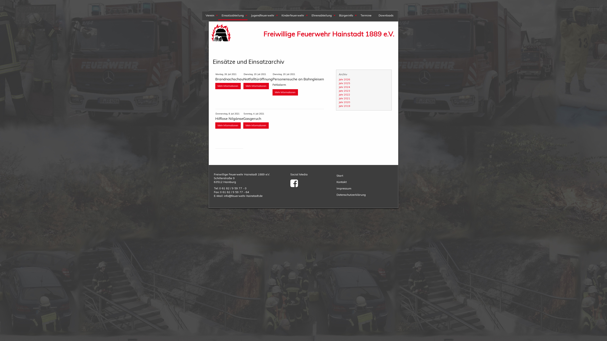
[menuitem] (210, 16)
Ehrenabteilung (322, 15)
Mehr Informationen (228, 86)
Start (340, 175)
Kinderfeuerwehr (293, 15)
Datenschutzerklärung (351, 195)
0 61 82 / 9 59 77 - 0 (233, 188)
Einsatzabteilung (233, 15)
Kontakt (342, 182)
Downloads (386, 15)
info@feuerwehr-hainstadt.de (243, 196)
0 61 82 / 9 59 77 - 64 (234, 192)
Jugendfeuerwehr (262, 15)
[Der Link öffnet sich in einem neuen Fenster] (295, 185)
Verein (210, 15)
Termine (365, 15)
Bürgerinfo (346, 15)
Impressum (344, 188)
